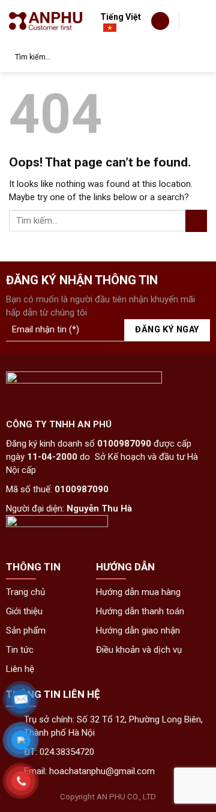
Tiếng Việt (120, 17)
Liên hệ (20, 669)
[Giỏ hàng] (160, 21)
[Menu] (197, 20)
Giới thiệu (24, 611)
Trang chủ (25, 592)
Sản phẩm (26, 630)
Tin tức (20, 649)
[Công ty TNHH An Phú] (45, 21)
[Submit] (195, 57)
